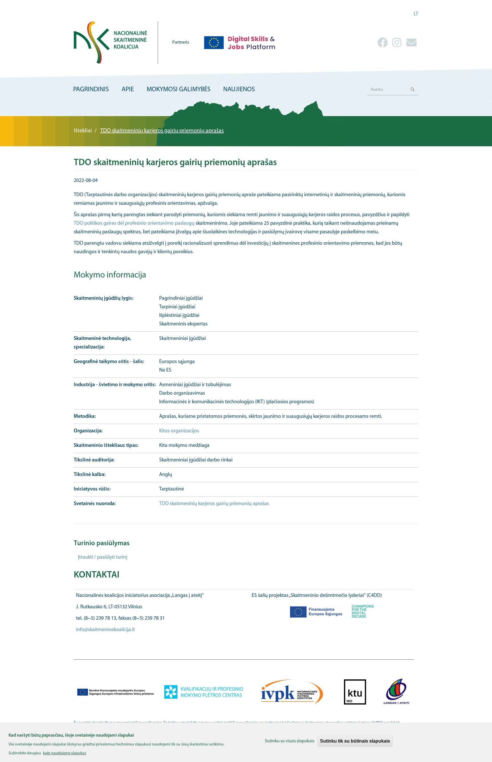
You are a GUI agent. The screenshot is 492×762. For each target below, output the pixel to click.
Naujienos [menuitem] (239, 89)
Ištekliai (83, 131)
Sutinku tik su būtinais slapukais (355, 741)
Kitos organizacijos (179, 431)
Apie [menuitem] (128, 89)
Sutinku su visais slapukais (289, 741)
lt (416, 14)
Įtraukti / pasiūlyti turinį (102, 557)
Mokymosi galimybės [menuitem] (178, 89)
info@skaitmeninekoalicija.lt (105, 630)
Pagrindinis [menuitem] (91, 89)
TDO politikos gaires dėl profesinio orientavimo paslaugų (134, 223)
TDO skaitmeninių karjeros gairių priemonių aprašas (214, 503)
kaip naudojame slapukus (64, 753)
